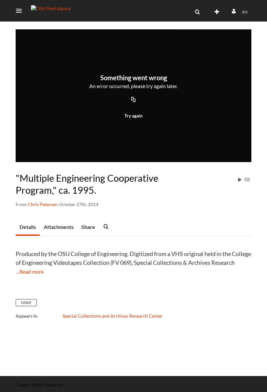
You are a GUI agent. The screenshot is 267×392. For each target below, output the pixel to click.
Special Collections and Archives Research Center (113, 316)
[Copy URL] (133, 100)
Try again (133, 115)
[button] (21, 10)
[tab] (28, 227)
